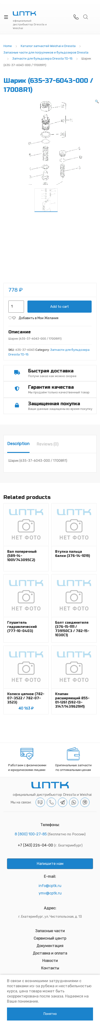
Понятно (50, 1014)
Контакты (50, 968)
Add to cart (59, 307)
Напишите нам (50, 863)
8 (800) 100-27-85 (31, 834)
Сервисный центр (50, 938)
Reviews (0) (48, 444)
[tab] (18, 444)
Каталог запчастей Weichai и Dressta (48, 46)
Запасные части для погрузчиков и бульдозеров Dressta (45, 52)
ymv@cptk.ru (50, 893)
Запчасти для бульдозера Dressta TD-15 (42, 58)
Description (18, 443)
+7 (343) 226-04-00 (35, 845)
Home (7, 46)
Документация (50, 946)
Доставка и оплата (50, 953)
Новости (50, 960)
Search (85, 17)
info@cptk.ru (50, 885)
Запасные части (50, 931)
